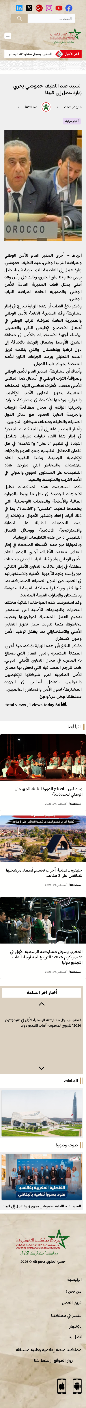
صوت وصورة (67, 1145)
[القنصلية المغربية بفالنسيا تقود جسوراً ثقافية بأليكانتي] (42, 1157)
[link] (29, 54)
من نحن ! (74, 1291)
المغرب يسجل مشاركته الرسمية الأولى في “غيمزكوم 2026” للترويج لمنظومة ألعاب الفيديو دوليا (46, 957)
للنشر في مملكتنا (66, 1315)
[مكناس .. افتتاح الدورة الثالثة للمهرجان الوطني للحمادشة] (43, 738)
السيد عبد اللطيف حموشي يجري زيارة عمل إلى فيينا (42, 1206)
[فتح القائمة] (7, 36)
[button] (41, 1003)
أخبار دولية (72, 121)
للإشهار (75, 1326)
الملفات (71, 1081)
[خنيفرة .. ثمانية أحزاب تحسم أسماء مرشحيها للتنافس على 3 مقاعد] (43, 819)
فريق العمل (72, 1303)
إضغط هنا (42, 1360)
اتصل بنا (75, 1337)
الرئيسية (74, 1279)
